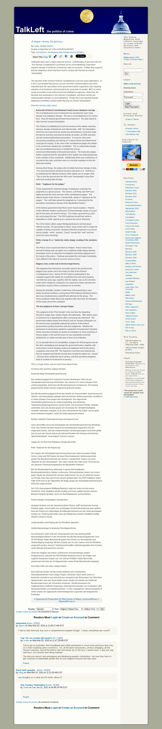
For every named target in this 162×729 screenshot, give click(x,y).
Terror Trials (130, 322)
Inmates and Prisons (133, 266)
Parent (26, 663)
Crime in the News (132, 226)
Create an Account (73, 617)
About (132, 57)
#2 (48, 670)
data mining (64, 52)
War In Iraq (129, 328)
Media (127, 292)
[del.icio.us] (56, 57)
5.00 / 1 (54, 638)
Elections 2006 (131, 252)
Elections (128, 249)
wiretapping (53, 52)
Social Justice (130, 319)
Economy (129, 199)
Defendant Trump (132, 188)
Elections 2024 (131, 196)
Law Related (130, 281)
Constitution (129, 217)
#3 (61, 638)
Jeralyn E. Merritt (131, 119)
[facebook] (67, 57)
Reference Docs (131, 202)
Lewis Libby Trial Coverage (131, 288)
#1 (38, 623)
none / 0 (31, 623)
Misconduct (129, 298)
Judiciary (128, 275)
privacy (73, 52)
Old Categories (131, 310)
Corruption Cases (132, 220)
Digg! (46, 57)
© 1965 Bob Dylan (131, 397)
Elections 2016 (131, 190)
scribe (36, 46)
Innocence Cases (132, 269)
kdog (21, 672)
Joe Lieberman (131, 272)
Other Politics (130, 313)
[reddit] (61, 57)
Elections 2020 (131, 258)
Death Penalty (130, 232)
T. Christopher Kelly (132, 131)
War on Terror (130, 331)
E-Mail (126, 59)
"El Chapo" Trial (131, 246)
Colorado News (131, 182)
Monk (130, 350)
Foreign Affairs (130, 261)
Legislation (129, 284)
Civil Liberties (130, 214)
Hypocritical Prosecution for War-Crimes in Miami (58, 599)
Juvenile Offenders (132, 278)
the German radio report (46, 105)
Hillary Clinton (130, 263)
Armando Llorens (131, 128)
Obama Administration (133, 301)
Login (54, 617)
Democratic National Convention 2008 (133, 239)
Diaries (50, 46)
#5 (57, 685)
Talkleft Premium (131, 316)
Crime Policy (130, 229)
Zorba (26, 687)
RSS (137, 57)
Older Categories (131, 307)
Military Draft (130, 295)
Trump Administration (133, 205)
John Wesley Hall (132, 134)
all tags (80, 52)
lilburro (22, 625)
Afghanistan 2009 (132, 208)
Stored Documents (132, 243)
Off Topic (128, 304)
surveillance (41, 52)
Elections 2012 (131, 193)
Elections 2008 (131, 255)
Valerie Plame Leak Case (134, 325)
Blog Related (130, 211)
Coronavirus (130, 185)
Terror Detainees (131, 235)
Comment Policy (136, 59)
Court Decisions (131, 223)
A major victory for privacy (27, 612)
